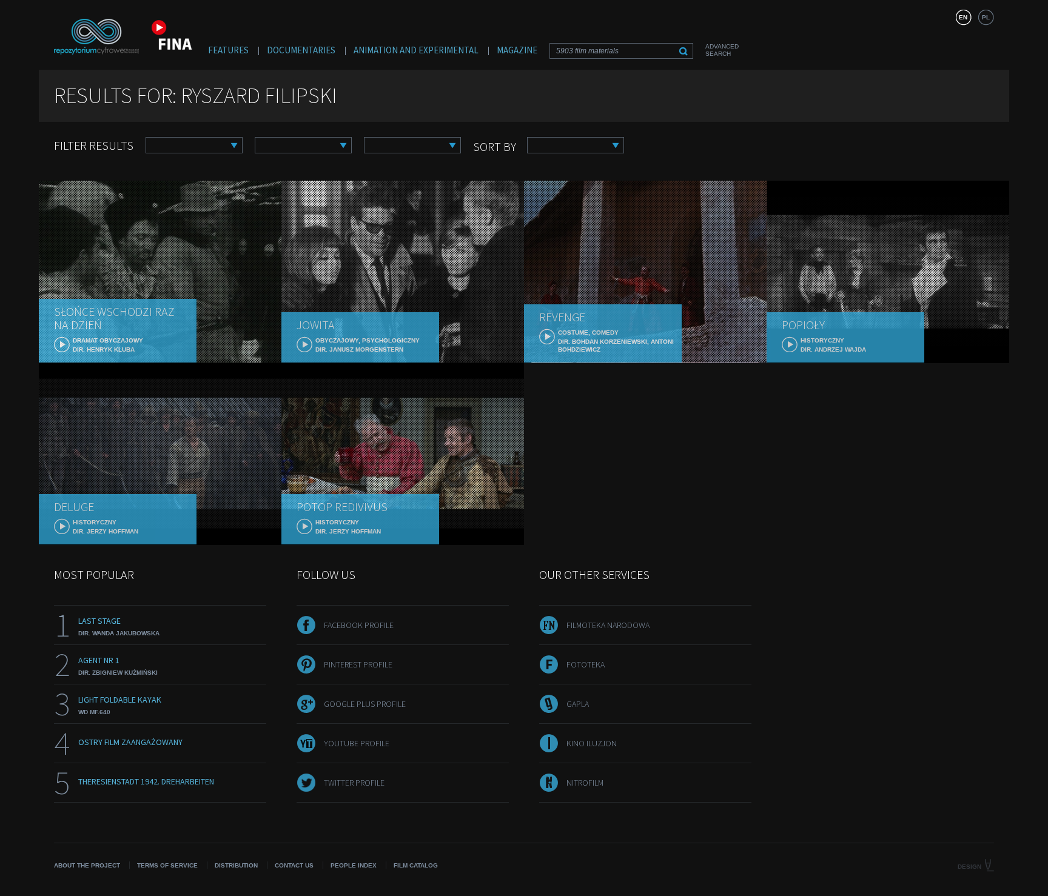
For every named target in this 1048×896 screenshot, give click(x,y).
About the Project (87, 865)
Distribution (236, 865)
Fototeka (585, 664)
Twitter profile (354, 782)
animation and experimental (416, 50)
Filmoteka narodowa (608, 625)
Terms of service (167, 865)
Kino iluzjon (591, 743)
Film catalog (416, 865)
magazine (517, 50)
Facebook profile (359, 625)
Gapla (577, 703)
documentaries (301, 50)
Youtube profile (356, 743)
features (228, 50)
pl (986, 17)
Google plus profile (365, 703)
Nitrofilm (584, 782)
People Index (354, 865)
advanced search (722, 50)
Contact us (294, 865)
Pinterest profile (358, 664)
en (963, 17)
